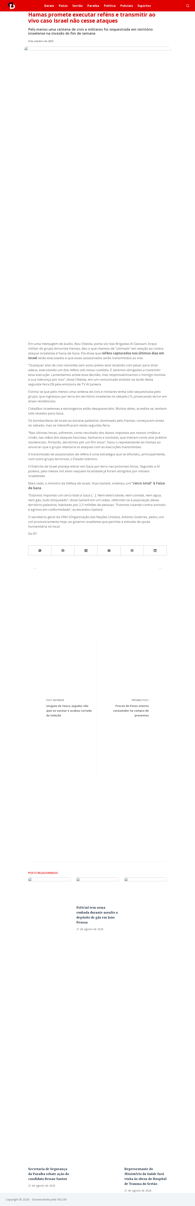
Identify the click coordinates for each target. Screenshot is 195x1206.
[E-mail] (109, 550)
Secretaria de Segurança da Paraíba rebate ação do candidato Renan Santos (48, 1174)
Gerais (49, 6)
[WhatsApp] (39, 550)
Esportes (144, 6)
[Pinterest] (132, 550)
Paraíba (93, 6)
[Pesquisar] (187, 5)
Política (110, 6)
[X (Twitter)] (86, 550)
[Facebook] (62, 550)
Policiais (126, 6)
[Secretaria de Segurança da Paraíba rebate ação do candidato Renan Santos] (49, 1020)
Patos (63, 6)
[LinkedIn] (155, 550)
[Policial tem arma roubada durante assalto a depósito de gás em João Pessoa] (97, 889)
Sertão (77, 6)
